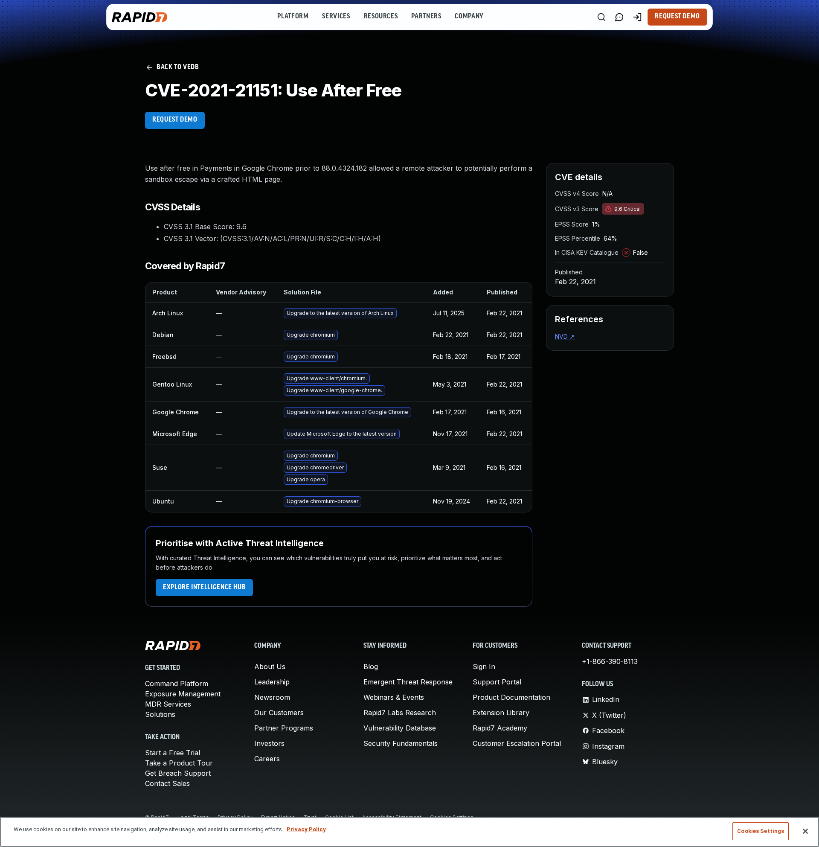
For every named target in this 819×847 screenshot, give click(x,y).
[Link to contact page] (619, 17)
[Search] (601, 17)
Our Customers (279, 712)
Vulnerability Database (399, 728)
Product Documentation (511, 697)
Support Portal (497, 682)
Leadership (272, 682)
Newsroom (272, 697)
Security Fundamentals (400, 743)
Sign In (484, 666)
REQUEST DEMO (174, 119)
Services (336, 16)
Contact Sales (167, 783)
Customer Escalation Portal (517, 743)
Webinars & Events (393, 697)
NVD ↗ (565, 336)
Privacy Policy (306, 829)
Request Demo (677, 16)
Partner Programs (283, 728)
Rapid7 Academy (500, 728)
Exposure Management (183, 694)
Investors (269, 743)
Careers (267, 758)
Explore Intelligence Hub (204, 587)
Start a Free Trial (172, 752)
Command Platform (176, 683)
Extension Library (501, 712)
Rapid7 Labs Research (399, 712)
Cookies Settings (760, 831)
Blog (370, 666)
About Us (269, 666)
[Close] (805, 831)
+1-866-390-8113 (610, 661)
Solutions (160, 714)
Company (469, 16)
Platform (292, 16)
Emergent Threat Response (408, 682)
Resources (381, 16)
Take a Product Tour (179, 763)
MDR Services (168, 704)
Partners (426, 16)
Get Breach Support (178, 773)
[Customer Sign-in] (637, 17)
